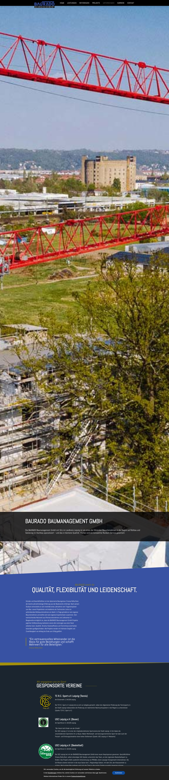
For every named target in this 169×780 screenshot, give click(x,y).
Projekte (96, 3)
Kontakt (130, 3)
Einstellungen (52, 773)
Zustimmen (118, 773)
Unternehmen (108, 3)
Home (62, 3)
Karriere (120, 3)
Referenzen (84, 3)
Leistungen (71, 3)
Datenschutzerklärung (78, 776)
